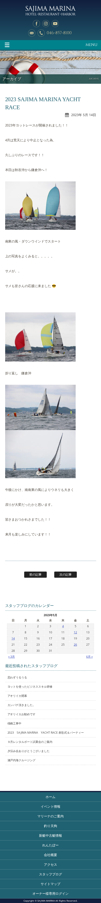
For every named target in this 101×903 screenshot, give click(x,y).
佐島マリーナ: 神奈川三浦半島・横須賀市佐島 (50, 10)
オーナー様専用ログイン (50, 893)
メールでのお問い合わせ (31, 33)
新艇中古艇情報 (50, 835)
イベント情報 (50, 806)
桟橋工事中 (15, 723)
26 (75, 645)
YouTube (55, 23)
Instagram (45, 23)
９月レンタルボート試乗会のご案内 (30, 742)
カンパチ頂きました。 (22, 705)
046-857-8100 (59, 33)
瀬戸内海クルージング (22, 760)
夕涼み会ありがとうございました (29, 751)
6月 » (89, 657)
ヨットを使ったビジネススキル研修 (30, 687)
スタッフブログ (50, 874)
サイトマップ (50, 884)
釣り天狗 (50, 826)
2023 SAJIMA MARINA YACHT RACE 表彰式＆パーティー (46, 733)
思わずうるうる (17, 677)
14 (13, 638)
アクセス (50, 864)
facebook (36, 23)
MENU (91, 44)
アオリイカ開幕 (17, 696)
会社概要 (50, 855)
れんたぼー (50, 845)
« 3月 (11, 657)
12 (75, 632)
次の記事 (65, 574)
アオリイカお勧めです (22, 714)
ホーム (50, 796)
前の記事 (35, 574)
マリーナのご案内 (50, 816)
